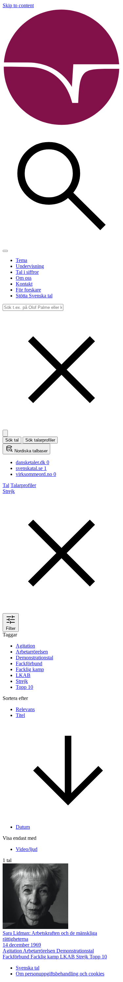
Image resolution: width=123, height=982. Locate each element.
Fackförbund (29, 663)
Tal (6, 485)
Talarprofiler (23, 485)
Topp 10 (24, 687)
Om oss (23, 278)
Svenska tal (27, 968)
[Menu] (5, 251)
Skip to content (18, 5)
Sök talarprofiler (40, 440)
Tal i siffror (27, 272)
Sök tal (12, 440)
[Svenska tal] (61, 124)
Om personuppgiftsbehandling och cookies (60, 973)
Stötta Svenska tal (34, 295)
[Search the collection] (61, 243)
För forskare (28, 290)
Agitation (25, 646)
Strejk (22, 681)
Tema (21, 260)
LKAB (23, 675)
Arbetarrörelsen (32, 651)
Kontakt (24, 284)
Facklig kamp (30, 669)
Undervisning (30, 266)
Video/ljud (26, 849)
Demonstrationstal (34, 657)
